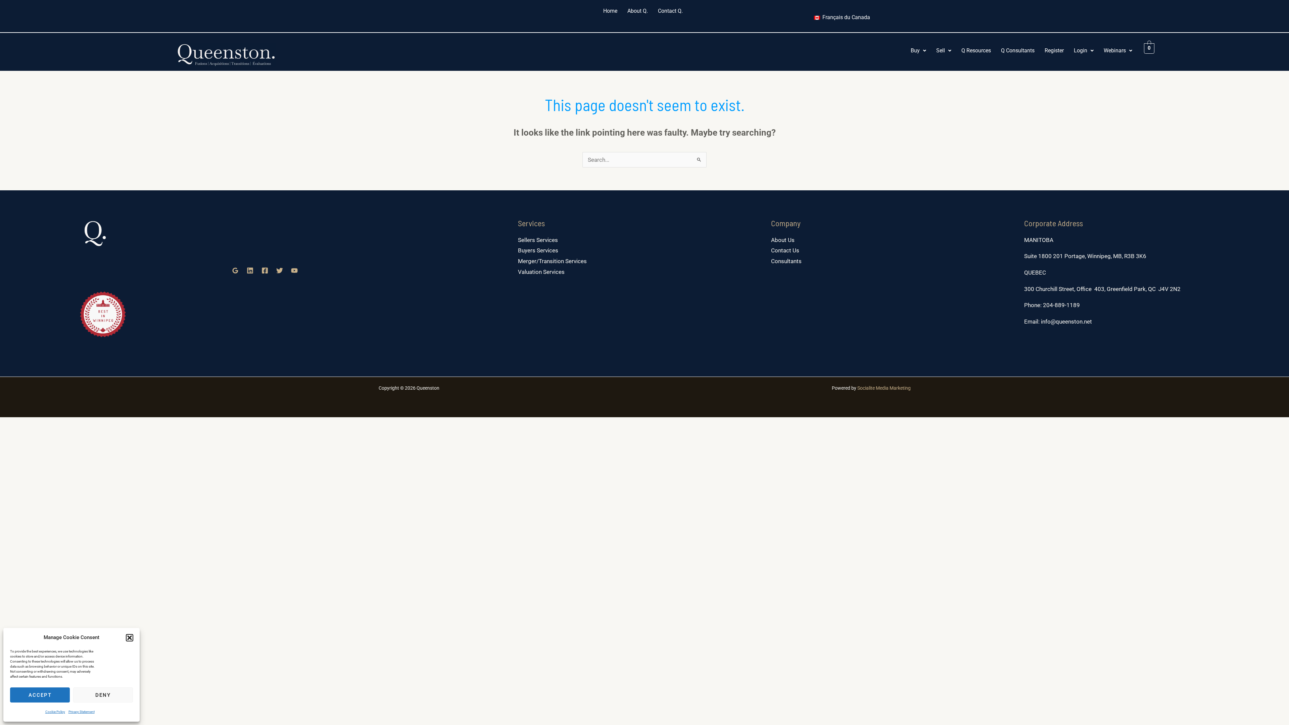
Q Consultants (1018, 50)
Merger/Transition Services (552, 261)
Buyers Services (538, 250)
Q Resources (976, 50)
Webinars (1115, 50)
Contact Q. (670, 11)
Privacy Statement (81, 712)
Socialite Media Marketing (884, 388)
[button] (129, 637)
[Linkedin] (250, 270)
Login (1080, 50)
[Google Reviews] (235, 270)
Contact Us (785, 250)
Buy (915, 50)
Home (610, 11)
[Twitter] (279, 270)
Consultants (786, 261)
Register (1054, 50)
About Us (783, 240)
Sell (940, 50)
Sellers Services (538, 240)
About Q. (637, 11)
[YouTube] (294, 270)
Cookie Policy (55, 712)
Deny (103, 695)
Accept (40, 695)
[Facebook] (264, 270)
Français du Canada (845, 17)
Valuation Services (541, 272)
